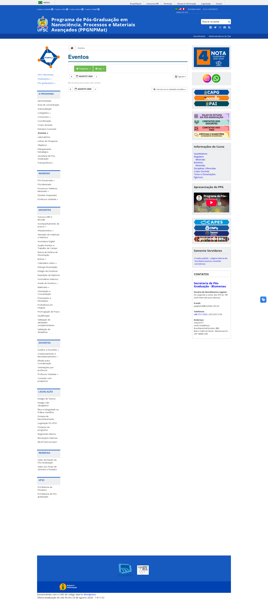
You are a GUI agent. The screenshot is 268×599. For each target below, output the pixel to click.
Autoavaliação (45, 108)
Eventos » (43, 133)
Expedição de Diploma (49, 275)
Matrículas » (43, 287)
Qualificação (44, 315)
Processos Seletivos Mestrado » (47, 190)
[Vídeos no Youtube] (220, 27)
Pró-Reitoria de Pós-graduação (47, 495)
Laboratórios (44, 137)
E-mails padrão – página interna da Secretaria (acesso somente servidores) (210, 261)
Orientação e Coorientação (44, 292)
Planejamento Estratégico (44, 150)
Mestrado (200, 159)
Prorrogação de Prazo (49, 311)
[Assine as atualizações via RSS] (229, 27)
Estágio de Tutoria (46, 398)
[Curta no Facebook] (211, 27)
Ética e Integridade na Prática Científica (48, 411)
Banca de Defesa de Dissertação (48, 253)
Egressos (198, 177)
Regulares (199, 156)
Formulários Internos (48, 279)
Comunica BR (152, 3)
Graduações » (44, 78)
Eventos (81, 48)
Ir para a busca (76, 9)
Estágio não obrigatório (43, 404)
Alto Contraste (210, 9)
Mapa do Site (182, 12)
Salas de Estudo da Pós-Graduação (47, 461)
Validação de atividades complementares (46, 322)
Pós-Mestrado (44, 184)
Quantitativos (200, 153)
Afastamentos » (45, 230)
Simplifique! (135, 3)
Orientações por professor (46, 369)
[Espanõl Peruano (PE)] (183, 9)
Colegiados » (44, 112)
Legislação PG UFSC (47, 423)
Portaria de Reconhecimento (46, 417)
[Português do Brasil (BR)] (176, 9)
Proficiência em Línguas (45, 306)
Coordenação (44, 121)
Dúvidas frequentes (47, 195)
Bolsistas (198, 162)
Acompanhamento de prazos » (48, 225)
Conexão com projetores (45, 379)
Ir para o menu (61, 9)
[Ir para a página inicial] (71, 48)
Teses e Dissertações (205, 174)
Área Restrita (199, 36)
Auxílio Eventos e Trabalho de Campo (47, 247)
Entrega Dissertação (47, 267)
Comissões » (44, 116)
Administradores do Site (220, 36)
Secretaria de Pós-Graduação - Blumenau (210, 284)
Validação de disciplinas (44, 330)
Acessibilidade (194, 9)
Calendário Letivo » (47, 263)
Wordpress (90, 594)
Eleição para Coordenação (44, 362)
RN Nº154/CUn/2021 (47, 442)
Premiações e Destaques (44, 299)
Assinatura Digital (46, 241)
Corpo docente (45, 125)
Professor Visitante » (48, 199)
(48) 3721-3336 (200, 314)
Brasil (47, 2)
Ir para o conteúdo (45, 9)
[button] (169, 89)
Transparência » (45, 162)
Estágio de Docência (48, 271)
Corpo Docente (201, 171)
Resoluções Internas (48, 438)
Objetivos (42, 145)
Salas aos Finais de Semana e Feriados (47, 468)
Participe (168, 3)
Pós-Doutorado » (46, 180)
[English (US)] (180, 9)
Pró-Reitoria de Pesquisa (45, 488)
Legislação (206, 3)
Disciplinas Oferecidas (205, 168)
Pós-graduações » (46, 83)
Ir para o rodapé (92, 9)
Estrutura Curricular (47, 129)
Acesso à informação (186, 3)
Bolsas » (42, 259)
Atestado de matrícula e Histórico (48, 236)
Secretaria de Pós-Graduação (47, 157)
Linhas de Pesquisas (48, 141)
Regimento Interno (47, 434)
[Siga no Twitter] (215, 27)
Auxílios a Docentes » (48, 349)
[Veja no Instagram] (224, 27)
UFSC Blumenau (46, 74)
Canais (219, 3)
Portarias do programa (44, 428)
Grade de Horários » (48, 283)
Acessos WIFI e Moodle (45, 218)
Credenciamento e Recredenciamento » (48, 355)
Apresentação (44, 100)
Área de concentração (48, 104)
